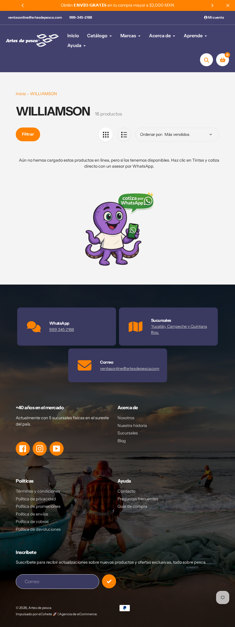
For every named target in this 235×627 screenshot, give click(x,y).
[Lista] (124, 135)
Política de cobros (32, 521)
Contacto (126, 491)
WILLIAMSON (43, 93)
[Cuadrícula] (106, 135)
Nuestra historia (132, 425)
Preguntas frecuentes (137, 498)
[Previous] (23, 5)
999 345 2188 (61, 329)
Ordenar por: (151, 134)
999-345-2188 (80, 17)
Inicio (21, 93)
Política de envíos (32, 514)
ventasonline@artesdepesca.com (35, 17)
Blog (121, 440)
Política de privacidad (36, 498)
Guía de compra (132, 506)
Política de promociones (38, 506)
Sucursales (127, 433)
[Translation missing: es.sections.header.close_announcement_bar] (228, 5)
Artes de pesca (39, 608)
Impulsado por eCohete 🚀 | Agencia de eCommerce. (56, 614)
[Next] (212, 5)
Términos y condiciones (38, 491)
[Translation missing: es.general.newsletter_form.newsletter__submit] (109, 581)
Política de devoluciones (38, 529)
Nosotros (125, 417)
